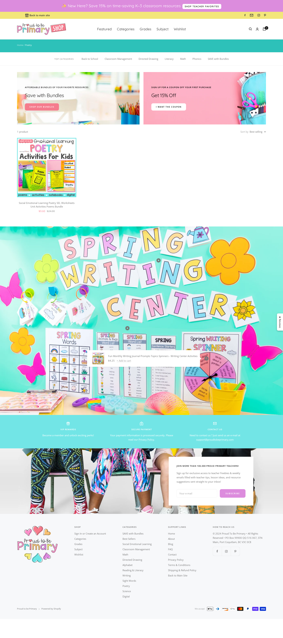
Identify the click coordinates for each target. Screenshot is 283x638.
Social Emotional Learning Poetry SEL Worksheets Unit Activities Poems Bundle (47, 204)
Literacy (169, 58)
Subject (163, 29)
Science (127, 591)
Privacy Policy (146, 439)
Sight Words (129, 580)
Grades (145, 29)
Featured (104, 29)
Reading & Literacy (133, 570)
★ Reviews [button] (280, 322)
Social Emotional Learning (137, 544)
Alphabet (127, 565)
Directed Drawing (148, 58)
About (171, 538)
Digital (126, 596)
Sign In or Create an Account (90, 533)
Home (20, 45)
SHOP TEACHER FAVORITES (202, 6)
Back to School (90, 58)
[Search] (250, 29)
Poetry (126, 586)
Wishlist (180, 29)
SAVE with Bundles (218, 58)
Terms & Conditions (179, 565)
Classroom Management (118, 58)
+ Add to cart (124, 360)
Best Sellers (129, 538)
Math (183, 58)
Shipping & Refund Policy (182, 570)
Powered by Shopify (51, 608)
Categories (125, 29)
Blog (170, 544)
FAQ (170, 549)
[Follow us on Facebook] (217, 551)
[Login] (257, 29)
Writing (127, 575)
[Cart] (264, 29)
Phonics (196, 58)
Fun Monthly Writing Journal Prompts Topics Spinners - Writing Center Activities (153, 356)
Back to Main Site (177, 575)
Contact (172, 554)
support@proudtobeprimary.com (215, 439)
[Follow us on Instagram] (226, 551)
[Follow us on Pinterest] (235, 551)
